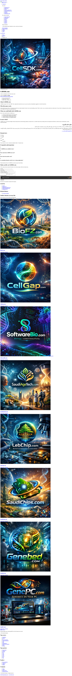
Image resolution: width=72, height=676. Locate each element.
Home (3, 34)
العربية (1, 33)
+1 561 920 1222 (11, 674)
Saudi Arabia (7, 16)
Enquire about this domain (9, 96)
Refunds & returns (5, 671)
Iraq (5, 19)
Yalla (5, 12)
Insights (3, 30)
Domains (3, 35)
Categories (4, 4)
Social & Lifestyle (5, 639)
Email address (2, 170)
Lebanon (6, 17)
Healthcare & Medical (6, 187)
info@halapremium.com (4, 674)
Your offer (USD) (3, 172)
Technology (6, 7)
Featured (4, 186)
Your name (2, 169)
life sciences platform (5, 193)
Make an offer (2, 96)
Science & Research (6, 188)
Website (1, 168)
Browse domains (5, 28)
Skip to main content (3, 0)
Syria (5, 22)
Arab (5, 11)
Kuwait (6, 18)
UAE (5, 20)
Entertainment (7, 13)
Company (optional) (3, 171)
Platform (6, 8)
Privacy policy (4, 670)
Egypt (3, 656)
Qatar (5, 21)
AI (5, 9)
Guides (3, 29)
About (3, 31)
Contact (4, 33)
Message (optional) (3, 175)
